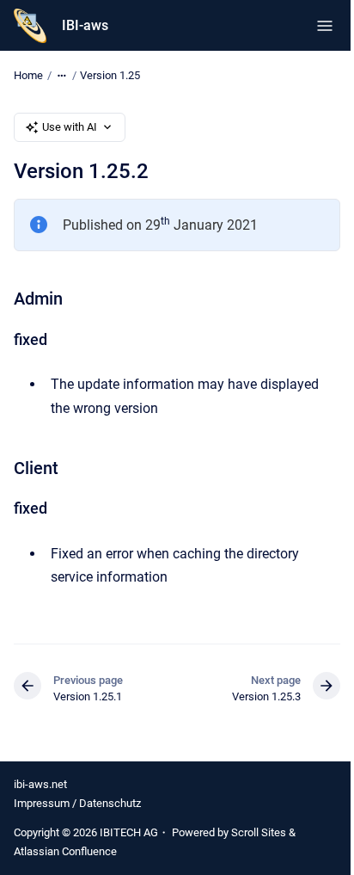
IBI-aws (85, 25)
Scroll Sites (258, 832)
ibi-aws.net (40, 784)
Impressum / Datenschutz (77, 803)
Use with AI (69, 126)
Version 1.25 (110, 75)
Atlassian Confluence (65, 851)
